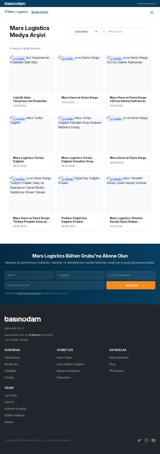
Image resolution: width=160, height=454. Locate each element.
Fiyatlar (9, 377)
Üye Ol (9, 402)
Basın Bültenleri (119, 357)
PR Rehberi (116, 370)
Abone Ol (131, 285)
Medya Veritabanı (68, 370)
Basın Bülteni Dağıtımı (70, 364)
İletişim (9, 422)
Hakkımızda (12, 357)
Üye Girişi (11, 395)
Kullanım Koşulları (15, 408)
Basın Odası (64, 357)
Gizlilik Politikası (15, 415)
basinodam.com (146, 3)
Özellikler (11, 370)
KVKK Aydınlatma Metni (29, 293)
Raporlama (64, 377)
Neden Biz (11, 364)
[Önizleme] (48, 89)
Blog (112, 364)
